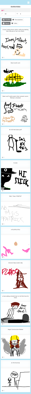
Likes (15, 23)
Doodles (8, 19)
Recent (7, 23)
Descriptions (19, 19)
